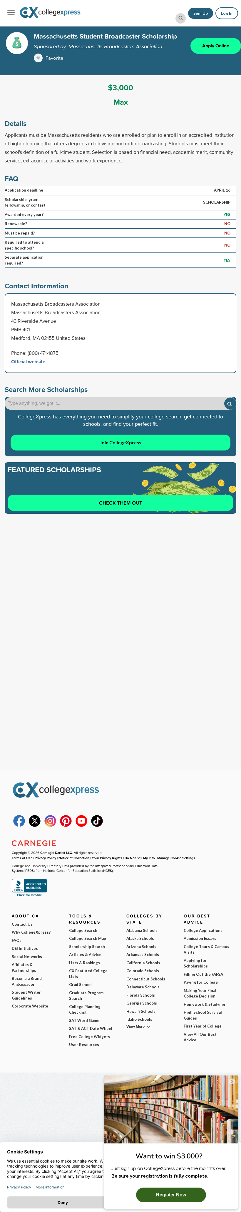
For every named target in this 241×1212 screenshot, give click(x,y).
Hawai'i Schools (140, 1011)
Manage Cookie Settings (176, 857)
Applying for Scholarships (196, 963)
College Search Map (87, 938)
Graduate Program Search (86, 995)
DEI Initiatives (25, 948)
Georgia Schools (141, 1003)
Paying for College (201, 982)
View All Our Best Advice (200, 1037)
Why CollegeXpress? (31, 932)
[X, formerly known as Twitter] (34, 825)
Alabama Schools (142, 930)
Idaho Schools (139, 1019)
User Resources (84, 1044)
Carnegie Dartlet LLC (56, 852)
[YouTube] (81, 825)
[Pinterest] (65, 825)
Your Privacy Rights (107, 857)
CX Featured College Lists (88, 973)
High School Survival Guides (203, 1015)
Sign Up (200, 13)
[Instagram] (50, 825)
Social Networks (27, 956)
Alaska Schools (140, 938)
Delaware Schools (143, 987)
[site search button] (180, 18)
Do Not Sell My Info (140, 857)
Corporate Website (30, 1006)
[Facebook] (19, 825)
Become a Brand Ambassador (27, 981)
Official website (28, 361)
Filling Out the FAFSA (203, 974)
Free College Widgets (89, 1036)
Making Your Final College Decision (200, 993)
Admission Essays (200, 938)
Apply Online (215, 45)
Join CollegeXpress (120, 442)
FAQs (16, 940)
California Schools (143, 962)
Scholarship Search (87, 946)
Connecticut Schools (145, 979)
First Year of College (203, 1026)
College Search (83, 930)
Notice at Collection (73, 857)
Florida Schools (140, 995)
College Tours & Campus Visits (206, 949)
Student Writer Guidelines (26, 995)
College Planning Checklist (85, 1009)
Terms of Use (22, 857)
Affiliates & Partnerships (24, 967)
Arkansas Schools (142, 954)
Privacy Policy (45, 857)
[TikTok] (97, 825)
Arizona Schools (141, 946)
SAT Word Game (84, 1020)
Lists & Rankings (84, 962)
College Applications (203, 930)
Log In (226, 13)
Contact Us (22, 924)
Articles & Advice (85, 954)
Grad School (80, 984)
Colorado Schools (142, 970)
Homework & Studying (204, 1004)
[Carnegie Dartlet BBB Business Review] (29, 895)
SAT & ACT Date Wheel (90, 1028)
